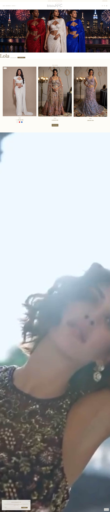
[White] (17, 122)
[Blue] (22, 122)
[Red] (19, 122)
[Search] (104, 5)
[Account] (102, 5)
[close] (29, 501)
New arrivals (55, 65)
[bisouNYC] (55, 6)
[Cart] (106, 5)
